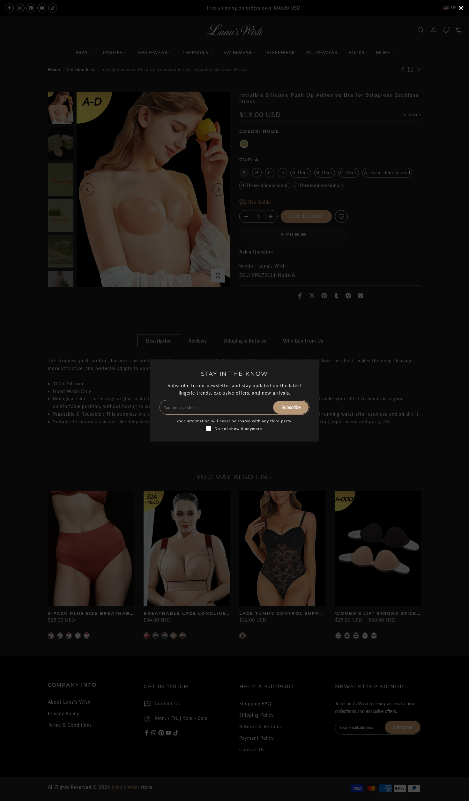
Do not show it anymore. (238, 428)
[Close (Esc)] (461, 8)
